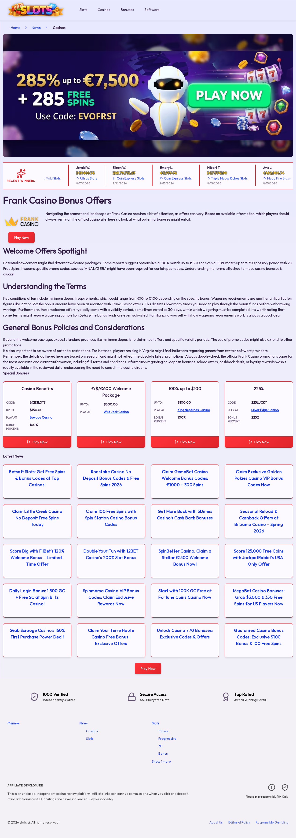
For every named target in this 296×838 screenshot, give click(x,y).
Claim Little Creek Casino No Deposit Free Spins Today (37, 518)
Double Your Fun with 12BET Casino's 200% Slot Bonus (111, 554)
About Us (216, 822)
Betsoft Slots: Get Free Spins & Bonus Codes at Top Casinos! (37, 478)
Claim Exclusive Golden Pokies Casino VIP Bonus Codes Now (259, 478)
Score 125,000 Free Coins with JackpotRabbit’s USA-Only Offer (259, 557)
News (36, 27)
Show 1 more (161, 761)
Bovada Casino (41, 417)
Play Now (21, 237)
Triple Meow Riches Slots (226, 178)
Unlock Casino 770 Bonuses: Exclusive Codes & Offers (185, 634)
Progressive (167, 738)
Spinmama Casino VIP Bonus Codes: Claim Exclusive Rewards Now (111, 597)
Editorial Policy (239, 822)
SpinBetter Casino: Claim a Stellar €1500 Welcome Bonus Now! (185, 557)
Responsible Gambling (272, 822)
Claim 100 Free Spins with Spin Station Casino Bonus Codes (111, 518)
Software (152, 9)
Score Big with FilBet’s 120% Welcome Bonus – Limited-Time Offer (37, 557)
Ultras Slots (85, 178)
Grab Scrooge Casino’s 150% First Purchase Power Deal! (37, 634)
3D (160, 746)
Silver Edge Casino (265, 410)
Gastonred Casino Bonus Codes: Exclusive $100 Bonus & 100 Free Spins (259, 637)
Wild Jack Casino (116, 412)
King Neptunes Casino (194, 410)
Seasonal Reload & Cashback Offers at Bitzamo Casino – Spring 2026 (258, 521)
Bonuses (127, 9)
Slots (83, 9)
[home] (38, 17)
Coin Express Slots (127, 178)
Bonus (163, 753)
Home (15, 27)
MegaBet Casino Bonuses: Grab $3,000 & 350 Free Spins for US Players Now (259, 597)
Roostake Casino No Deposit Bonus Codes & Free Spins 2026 (111, 478)
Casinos (104, 9)
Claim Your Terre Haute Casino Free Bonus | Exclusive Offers (111, 637)
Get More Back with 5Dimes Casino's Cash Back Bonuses (185, 515)
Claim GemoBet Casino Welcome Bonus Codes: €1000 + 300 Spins (185, 478)
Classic (163, 731)
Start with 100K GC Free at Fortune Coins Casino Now (185, 594)
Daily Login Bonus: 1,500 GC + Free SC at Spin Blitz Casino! (37, 597)
